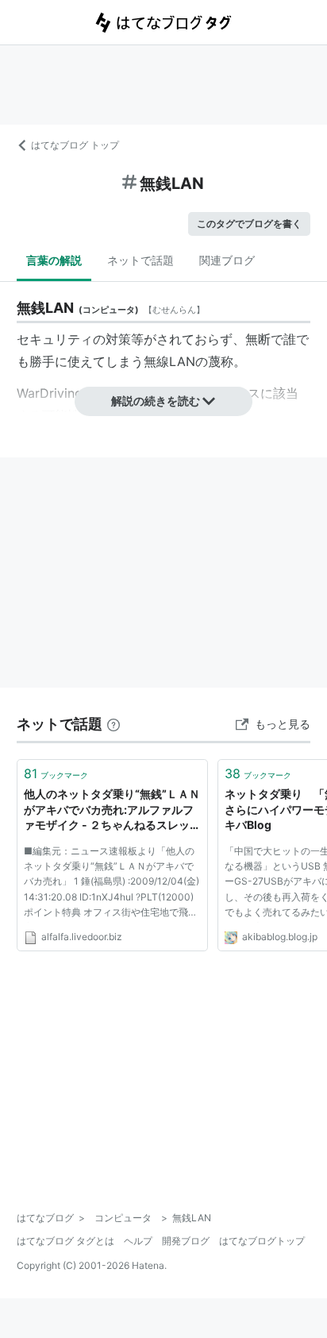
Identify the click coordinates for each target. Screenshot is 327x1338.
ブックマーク (56, 773)
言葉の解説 (54, 260)
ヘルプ (138, 1241)
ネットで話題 (140, 260)
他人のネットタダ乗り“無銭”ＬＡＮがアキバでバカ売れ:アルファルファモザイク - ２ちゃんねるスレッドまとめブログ (112, 810)
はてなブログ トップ (75, 145)
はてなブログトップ (262, 1241)
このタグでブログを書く (249, 223)
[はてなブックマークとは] (113, 723)
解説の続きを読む (155, 400)
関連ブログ (227, 260)
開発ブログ (186, 1241)
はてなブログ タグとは (65, 1241)
